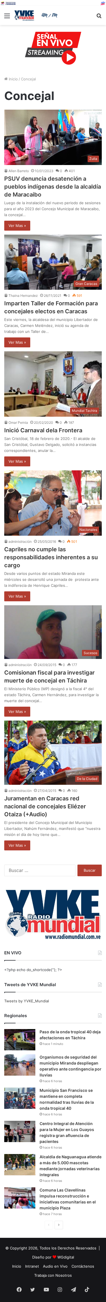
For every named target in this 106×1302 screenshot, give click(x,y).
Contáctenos (83, 1266)
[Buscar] (99, 17)
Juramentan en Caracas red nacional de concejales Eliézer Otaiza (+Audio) (45, 806)
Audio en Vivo (55, 1266)
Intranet (32, 1266)
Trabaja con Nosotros (53, 1275)
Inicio (13, 79)
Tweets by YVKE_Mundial (26, 1001)
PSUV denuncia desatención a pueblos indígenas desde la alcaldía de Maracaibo (52, 186)
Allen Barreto (18, 171)
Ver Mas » (17, 225)
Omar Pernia (18, 422)
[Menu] (7, 17)
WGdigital (65, 1257)
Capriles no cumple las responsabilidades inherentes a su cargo (51, 557)
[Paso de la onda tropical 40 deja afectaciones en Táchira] (19, 1039)
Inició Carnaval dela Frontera (43, 430)
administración (20, 541)
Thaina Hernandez (23, 295)
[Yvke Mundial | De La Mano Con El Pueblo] (36, 15)
